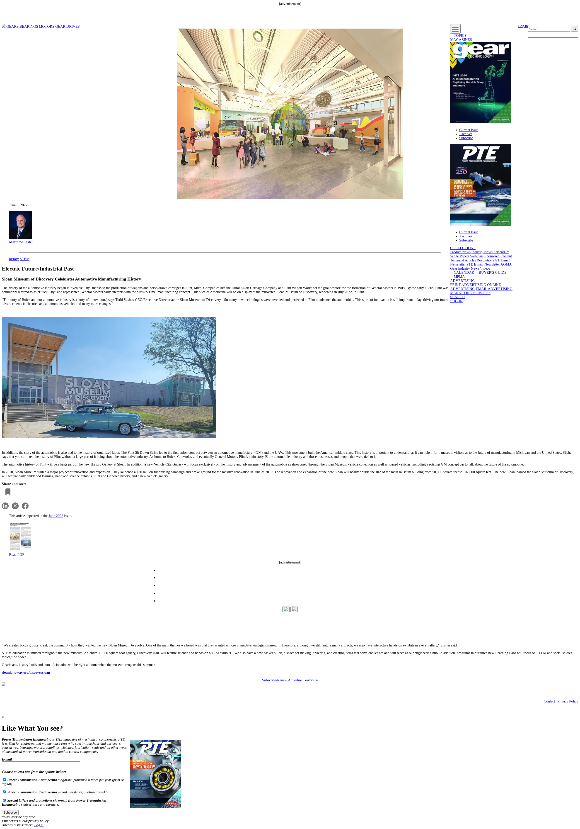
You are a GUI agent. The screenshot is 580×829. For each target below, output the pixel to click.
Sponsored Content (498, 256)
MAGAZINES (461, 39)
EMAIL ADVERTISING (494, 289)
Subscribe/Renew (274, 680)
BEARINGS (28, 26)
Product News (460, 252)
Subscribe (466, 138)
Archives (465, 134)
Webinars (476, 256)
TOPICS (460, 35)
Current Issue (468, 130)
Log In (523, 26)
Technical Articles (463, 260)
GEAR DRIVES (67, 26)
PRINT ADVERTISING (468, 285)
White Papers (459, 256)
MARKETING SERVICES (470, 293)
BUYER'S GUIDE (493, 272)
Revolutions (485, 260)
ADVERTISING (462, 281)
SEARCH (457, 297)
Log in (39, 825)
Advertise (295, 680)
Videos (485, 268)
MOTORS (46, 26)
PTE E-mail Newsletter (483, 264)
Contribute (310, 680)
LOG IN (456, 301)
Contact (549, 701)
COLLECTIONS (463, 248)
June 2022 (55, 516)
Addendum (501, 252)
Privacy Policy (567, 701)
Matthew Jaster (21, 242)
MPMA (459, 276)
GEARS (12, 26)
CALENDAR (464, 272)
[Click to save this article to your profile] (7, 492)
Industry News (482, 252)
